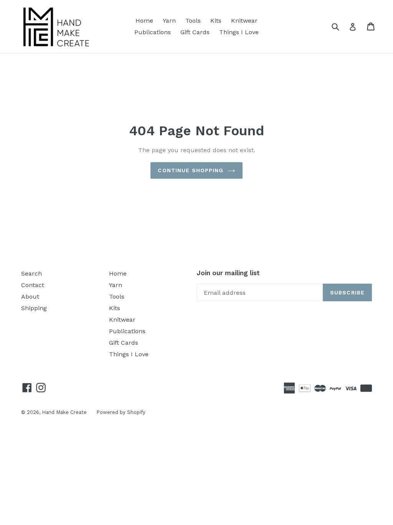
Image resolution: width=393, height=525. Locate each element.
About (30, 296)
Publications (152, 32)
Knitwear (244, 20)
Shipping (34, 308)
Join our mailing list (228, 273)
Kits (215, 20)
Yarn (169, 20)
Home (144, 20)
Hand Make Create (64, 412)
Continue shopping (190, 170)
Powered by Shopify (120, 412)
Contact (32, 285)
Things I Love (239, 32)
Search (31, 273)
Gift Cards (195, 32)
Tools (193, 20)
